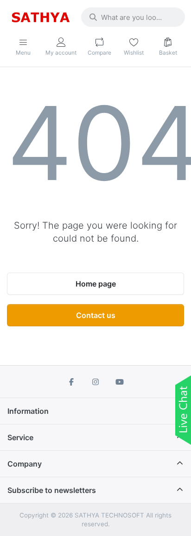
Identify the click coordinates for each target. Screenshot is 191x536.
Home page (96, 283)
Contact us (95, 315)
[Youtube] (119, 382)
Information (28, 411)
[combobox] (133, 17)
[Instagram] (95, 382)
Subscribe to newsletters (51, 490)
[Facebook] (72, 382)
